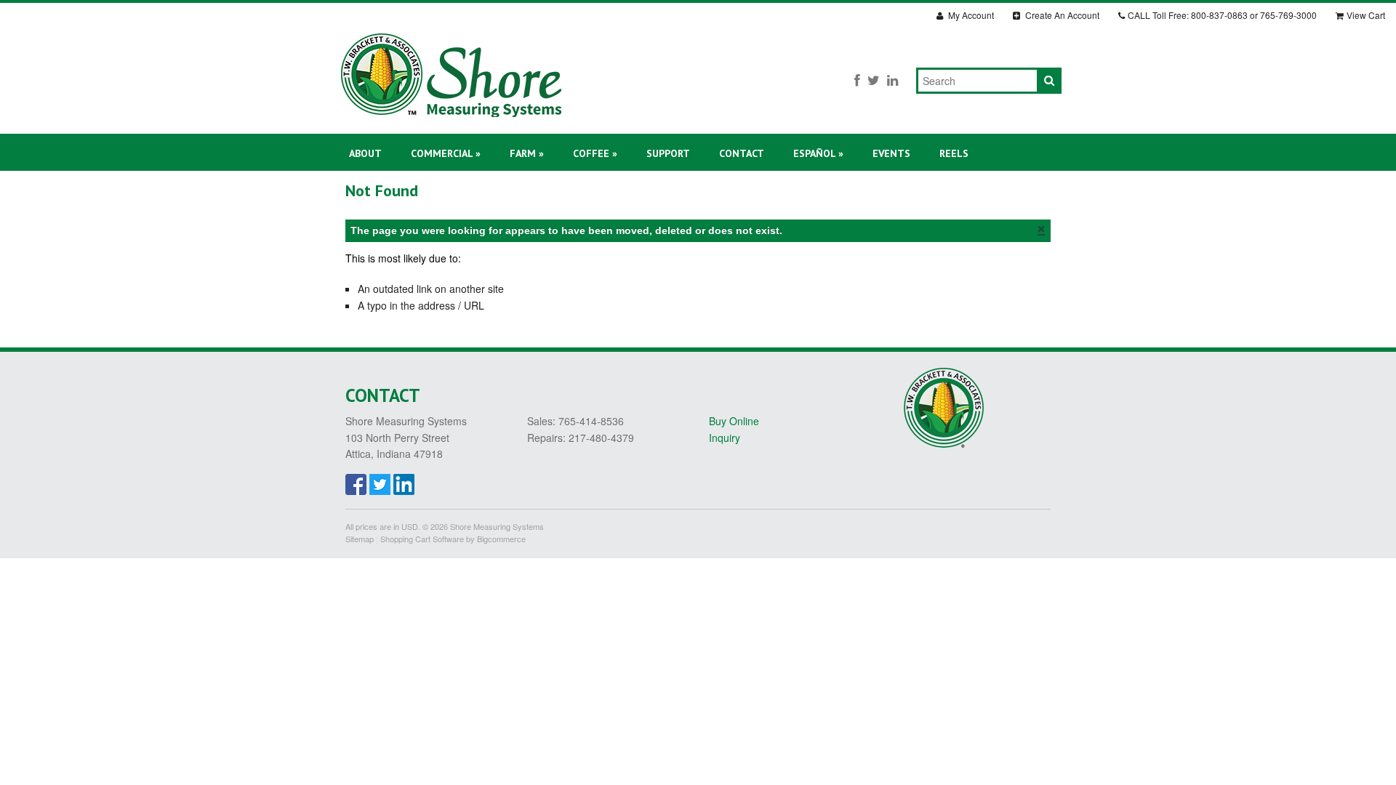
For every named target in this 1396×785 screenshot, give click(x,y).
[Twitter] (873, 79)
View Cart (1366, 15)
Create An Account (1061, 15)
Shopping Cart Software (422, 538)
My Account (970, 15)
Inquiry (724, 437)
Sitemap (359, 538)
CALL (1222, 15)
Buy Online (734, 421)
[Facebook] (857, 79)
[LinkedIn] (892, 79)
